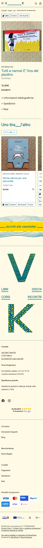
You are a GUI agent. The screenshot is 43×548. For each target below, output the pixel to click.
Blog (3, 437)
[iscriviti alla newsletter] (21, 226)
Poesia (30, 205)
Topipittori (7, 185)
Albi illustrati (24, 16)
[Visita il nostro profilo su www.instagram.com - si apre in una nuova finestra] (9, 400)
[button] (33, 189)
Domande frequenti (9, 432)
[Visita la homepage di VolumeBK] (14, 3)
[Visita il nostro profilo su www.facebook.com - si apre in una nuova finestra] (3, 400)
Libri (4, 289)
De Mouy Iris (7, 67)
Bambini (14, 16)
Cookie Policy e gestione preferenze (26, 528)
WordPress (15, 537)
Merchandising (7, 448)
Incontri (35, 297)
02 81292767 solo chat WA (12, 359)
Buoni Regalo (6, 454)
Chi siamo (5, 426)
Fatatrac (6, 78)
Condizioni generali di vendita (12, 530)
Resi (6, 109)
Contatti (4, 465)
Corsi (5, 297)
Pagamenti (5, 470)
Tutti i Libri (8, 132)
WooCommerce (26, 537)
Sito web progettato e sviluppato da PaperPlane (18, 535)
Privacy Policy (6, 528)
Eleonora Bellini (9, 174)
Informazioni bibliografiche (19, 97)
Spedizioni (9, 103)
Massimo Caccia (22, 174)
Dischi (37, 289)
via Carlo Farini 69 (8, 352)
